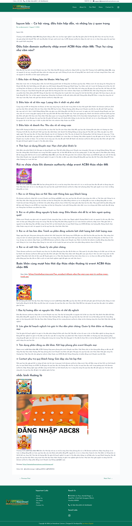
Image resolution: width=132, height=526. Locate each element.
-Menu (38, 503)
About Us (83, 7)
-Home (38, 496)
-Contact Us (40, 505)
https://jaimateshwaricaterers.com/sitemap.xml (38, 464)
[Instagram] (118, 7)
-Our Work (39, 500)
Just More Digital (87, 523)
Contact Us (109, 7)
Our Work (92, 7)
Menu (101, 7)
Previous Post (24, 478)
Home (74, 7)
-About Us (39, 498)
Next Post (108, 478)
